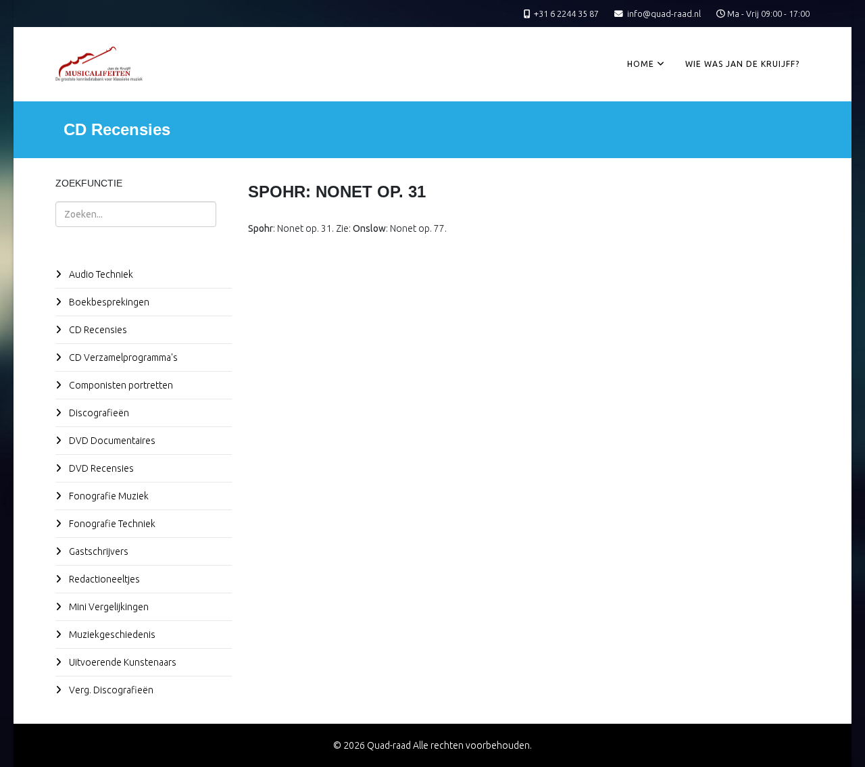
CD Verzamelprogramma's (122, 357)
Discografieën (98, 412)
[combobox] (135, 214)
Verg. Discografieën (110, 690)
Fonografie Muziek (108, 496)
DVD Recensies (100, 468)
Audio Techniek (100, 274)
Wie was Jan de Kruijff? (742, 63)
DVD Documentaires (111, 440)
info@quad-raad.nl (664, 13)
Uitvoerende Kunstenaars (121, 662)
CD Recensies (97, 329)
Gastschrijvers (97, 551)
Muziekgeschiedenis (111, 634)
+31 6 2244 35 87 (566, 13)
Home (640, 63)
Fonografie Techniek (111, 523)
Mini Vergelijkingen (108, 606)
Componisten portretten (120, 385)
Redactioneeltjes (103, 579)
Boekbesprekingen (108, 302)
